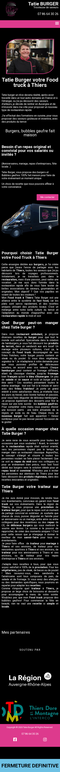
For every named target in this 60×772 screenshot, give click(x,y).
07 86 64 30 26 (30, 733)
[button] (47, 197)
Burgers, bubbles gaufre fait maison (30, 133)
